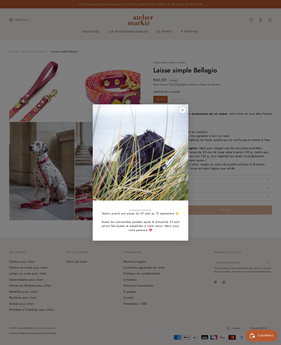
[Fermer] (183, 110)
